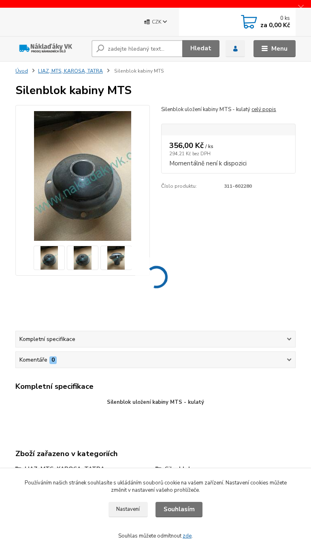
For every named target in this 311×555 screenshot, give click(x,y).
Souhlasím (179, 509)
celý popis (263, 109)
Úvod (21, 71)
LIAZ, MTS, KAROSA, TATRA (70, 71)
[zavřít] (300, 8)
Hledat (200, 48)
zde (187, 536)
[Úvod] (50, 48)
